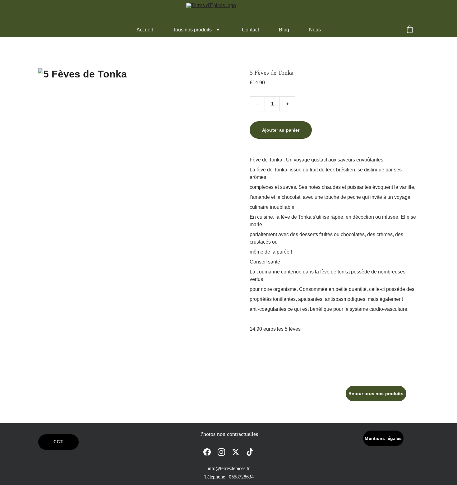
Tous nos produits (192, 29)
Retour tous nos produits (376, 393)
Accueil (144, 29)
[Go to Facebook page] (207, 452)
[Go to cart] (410, 30)
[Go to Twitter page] (235, 452)
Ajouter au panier (280, 130)
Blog (284, 29)
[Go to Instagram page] (221, 452)
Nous (315, 29)
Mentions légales (383, 438)
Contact (250, 29)
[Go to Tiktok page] (250, 452)
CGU (58, 442)
